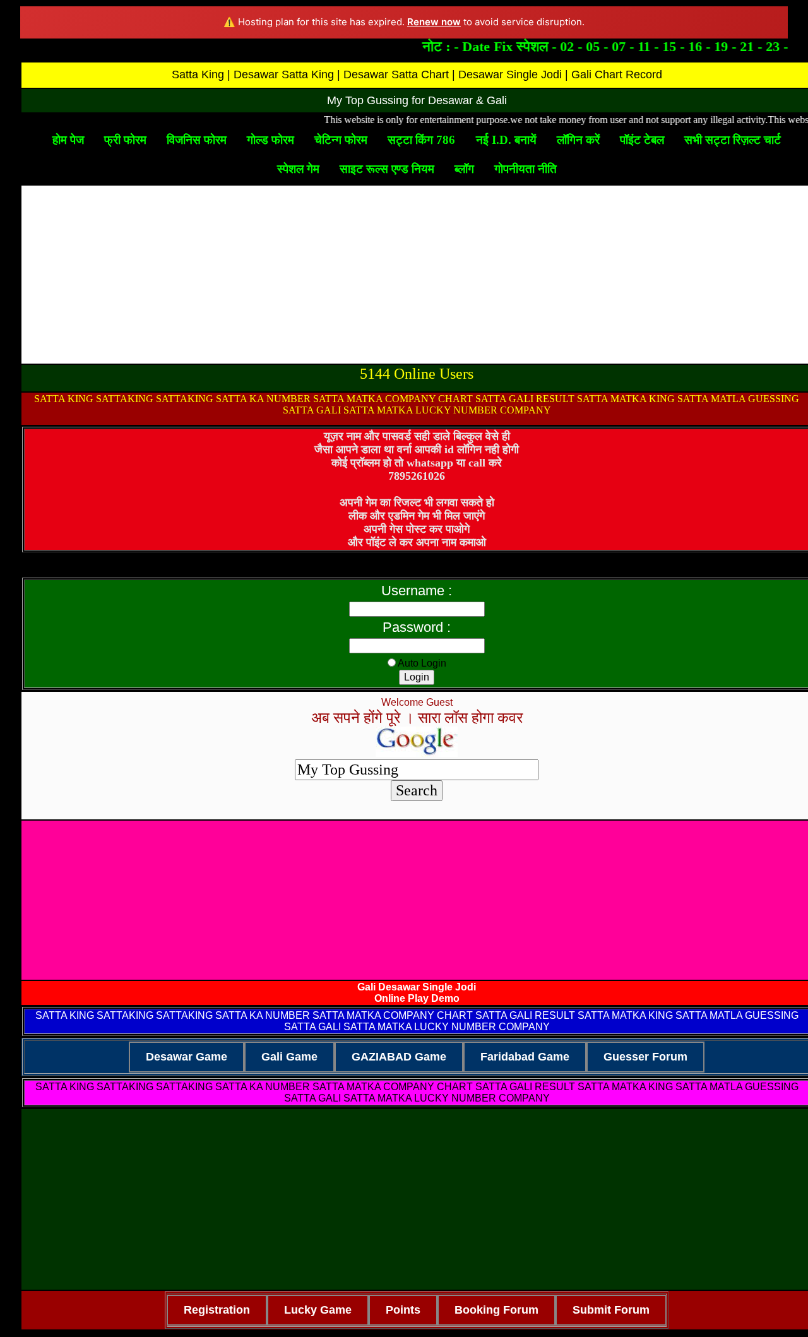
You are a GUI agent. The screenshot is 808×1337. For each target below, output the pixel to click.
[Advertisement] (416, 274)
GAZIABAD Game (399, 1056)
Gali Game (289, 1056)
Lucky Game (318, 1310)
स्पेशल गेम (298, 168)
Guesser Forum (645, 1056)
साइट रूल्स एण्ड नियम (387, 168)
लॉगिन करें (578, 139)
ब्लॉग (464, 168)
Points (403, 1310)
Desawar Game (186, 1056)
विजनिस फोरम (197, 139)
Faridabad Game (524, 1056)
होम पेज (68, 139)
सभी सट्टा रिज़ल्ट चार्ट (732, 139)
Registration (217, 1310)
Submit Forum (611, 1310)
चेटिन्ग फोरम (340, 139)
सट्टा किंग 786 (421, 139)
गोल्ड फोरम (270, 139)
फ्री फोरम (125, 139)
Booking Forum (496, 1310)
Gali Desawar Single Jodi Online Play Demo (416, 993)
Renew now (434, 22)
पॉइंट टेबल (642, 139)
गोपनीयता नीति (525, 168)
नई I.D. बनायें (506, 139)
